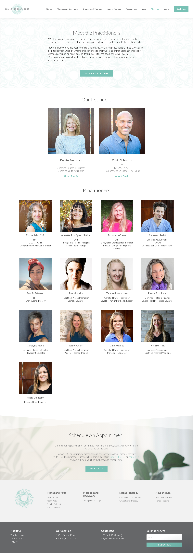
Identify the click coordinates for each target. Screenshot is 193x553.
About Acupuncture (164, 497)
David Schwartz (122, 160)
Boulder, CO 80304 (66, 538)
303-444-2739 (117, 456)
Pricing (14, 541)
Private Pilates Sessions (57, 504)
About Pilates (52, 497)
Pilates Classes (53, 507)
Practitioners (18, 538)
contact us (134, 456)
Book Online (96, 469)
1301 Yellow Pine (65, 535)
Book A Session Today (96, 73)
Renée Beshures (71, 160)
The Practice (17, 535)
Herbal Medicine (162, 501)
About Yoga (52, 501)
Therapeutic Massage (92, 500)
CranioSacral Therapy (128, 501)
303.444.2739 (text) (111, 535)
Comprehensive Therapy (130, 497)
